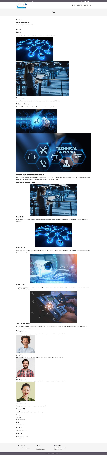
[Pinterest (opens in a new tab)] (82, 1)
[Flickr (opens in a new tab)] (85, 1)
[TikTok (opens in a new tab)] (88, 1)
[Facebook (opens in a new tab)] (81, 1)
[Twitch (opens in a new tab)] (90, 1)
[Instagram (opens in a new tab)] (84, 1)
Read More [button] (18, 29)
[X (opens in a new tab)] (79, 1)
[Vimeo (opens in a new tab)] (87, 1)
